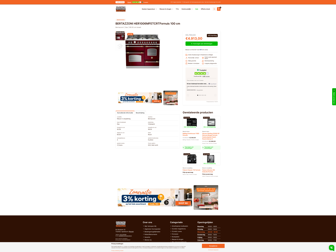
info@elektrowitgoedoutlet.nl (125, 235)
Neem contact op (334, 98)
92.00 (119, 129)
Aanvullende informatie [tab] (125, 113)
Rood (150, 134)
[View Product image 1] (120, 36)
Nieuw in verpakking (123, 119)
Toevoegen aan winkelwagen (202, 44)
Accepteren (213, 246)
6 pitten (150, 140)
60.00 (119, 134)
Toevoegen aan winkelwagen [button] (189, 147)
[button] (156, 9)
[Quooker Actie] (170, 98)
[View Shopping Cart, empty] (218, 9)
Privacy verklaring (115, 250)
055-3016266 (123, 234)
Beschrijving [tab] (140, 113)
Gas (118, 124)
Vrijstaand (151, 124)
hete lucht (154, 145)
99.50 (150, 129)
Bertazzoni (151, 119)
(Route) (131, 231)
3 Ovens (119, 145)
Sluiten (121, 250)
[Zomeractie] (140, 98)
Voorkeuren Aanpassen (213, 249)
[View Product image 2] (120, 46)
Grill (149, 145)
